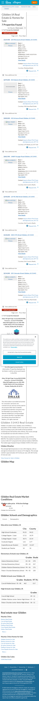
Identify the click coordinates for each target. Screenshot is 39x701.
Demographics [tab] (14, 519)
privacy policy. (14, 347)
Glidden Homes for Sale (8, 639)
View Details (21, 60)
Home (5, 667)
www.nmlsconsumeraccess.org (22, 691)
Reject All (19, 357)
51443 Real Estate (6, 659)
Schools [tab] (4, 519)
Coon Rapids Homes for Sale (9, 649)
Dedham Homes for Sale (8, 647)
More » (4, 632)
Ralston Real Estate (6, 619)
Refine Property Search (9, 33)
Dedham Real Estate (7, 625)
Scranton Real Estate (7, 623)
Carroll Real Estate (6, 621)
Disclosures (31, 667)
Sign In (34, 2)
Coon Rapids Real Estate (8, 627)
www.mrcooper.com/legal (23, 692)
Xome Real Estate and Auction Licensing (12, 672)
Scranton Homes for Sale (8, 645)
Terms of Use (22, 667)
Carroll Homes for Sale (7, 643)
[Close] (35, 337)
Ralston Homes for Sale (8, 641)
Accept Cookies (19, 362)
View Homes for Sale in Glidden (10, 458)
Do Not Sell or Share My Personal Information (19, 352)
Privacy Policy (13, 667)
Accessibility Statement (17, 669)
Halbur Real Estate (6, 629)
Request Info (32, 71)
